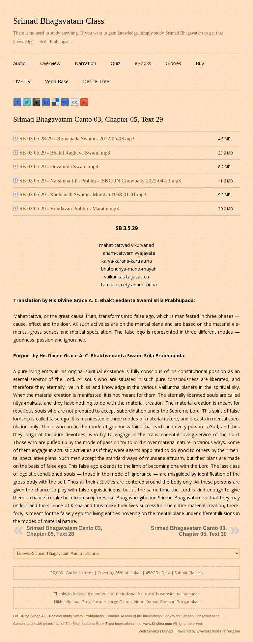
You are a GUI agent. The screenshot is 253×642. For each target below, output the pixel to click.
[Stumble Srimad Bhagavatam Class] (84, 105)
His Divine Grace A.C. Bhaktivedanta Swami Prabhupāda (58, 616)
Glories (173, 63)
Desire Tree (96, 81)
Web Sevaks (149, 631)
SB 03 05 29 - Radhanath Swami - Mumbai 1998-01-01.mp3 (82, 194)
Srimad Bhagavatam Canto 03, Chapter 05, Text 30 (189, 531)
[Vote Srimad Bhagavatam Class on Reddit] (74, 105)
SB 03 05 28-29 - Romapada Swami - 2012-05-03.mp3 (76, 138)
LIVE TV (22, 81)
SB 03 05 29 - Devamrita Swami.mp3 (58, 166)
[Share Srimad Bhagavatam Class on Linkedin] (46, 105)
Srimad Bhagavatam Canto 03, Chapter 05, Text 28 (64, 531)
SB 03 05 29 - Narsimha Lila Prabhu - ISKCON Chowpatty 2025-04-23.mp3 (100, 180)
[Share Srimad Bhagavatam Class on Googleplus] (36, 105)
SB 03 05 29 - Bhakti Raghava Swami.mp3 (64, 152)
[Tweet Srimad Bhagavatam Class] (27, 105)
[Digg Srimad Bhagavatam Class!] (65, 105)
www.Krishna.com (157, 624)
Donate (168, 631)
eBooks (143, 63)
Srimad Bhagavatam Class (58, 21)
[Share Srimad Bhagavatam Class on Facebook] (17, 105)
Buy (200, 63)
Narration (85, 63)
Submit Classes (189, 573)
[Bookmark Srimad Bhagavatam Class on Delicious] (55, 105)
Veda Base (57, 81)
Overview (50, 63)
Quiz (115, 63)
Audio (19, 63)
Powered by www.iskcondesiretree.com (208, 631)
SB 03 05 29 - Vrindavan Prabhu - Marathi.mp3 (69, 208)
